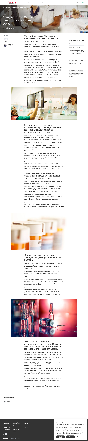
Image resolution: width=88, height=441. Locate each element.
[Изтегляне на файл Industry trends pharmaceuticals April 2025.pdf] (5, 402)
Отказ (70, 436)
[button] (5, 2)
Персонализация (80, 436)
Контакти (44, 2)
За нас (39, 2)
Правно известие (6, 429)
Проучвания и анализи (32, 2)
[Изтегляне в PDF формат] (7, 39)
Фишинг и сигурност (17, 425)
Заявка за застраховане (52, 2)
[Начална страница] (11, 2)
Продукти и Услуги (23, 2)
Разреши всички (60, 437)
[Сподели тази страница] (5, 39)
